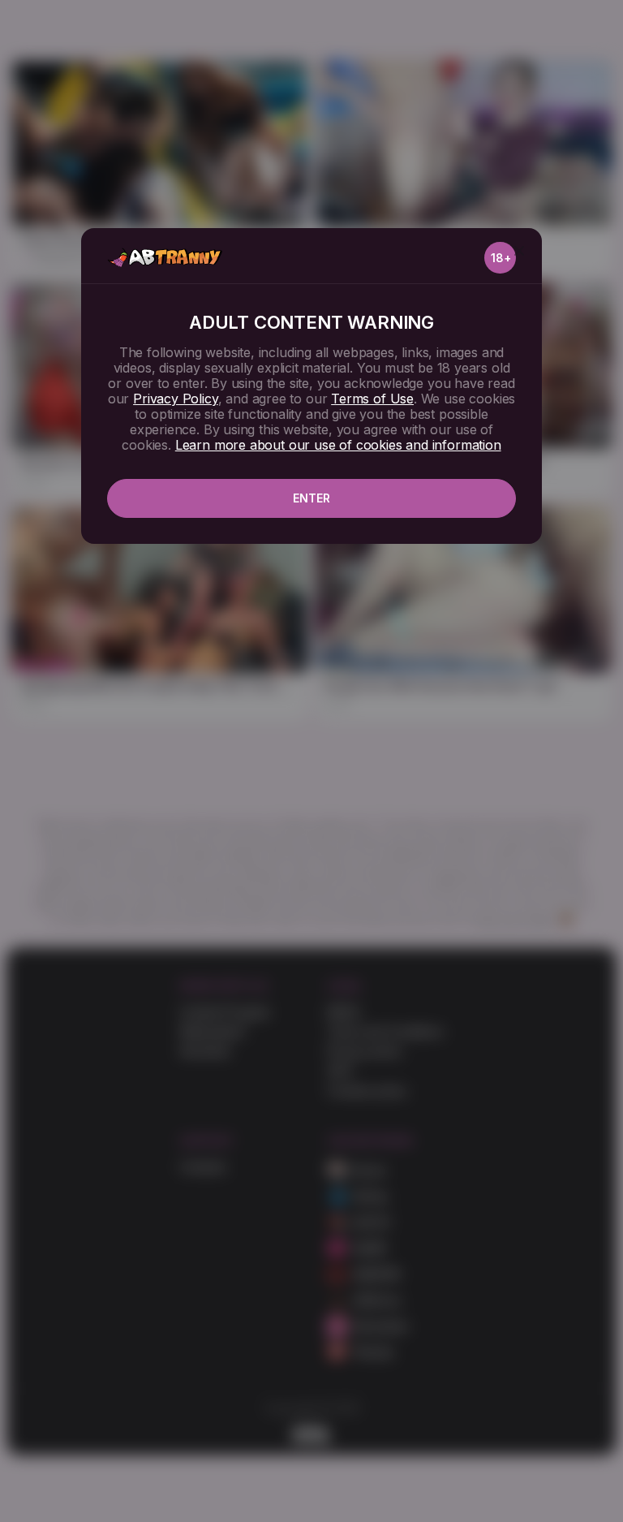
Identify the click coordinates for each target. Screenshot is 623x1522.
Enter (311, 498)
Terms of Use (372, 398)
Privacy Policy (175, 398)
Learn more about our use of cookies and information (338, 445)
